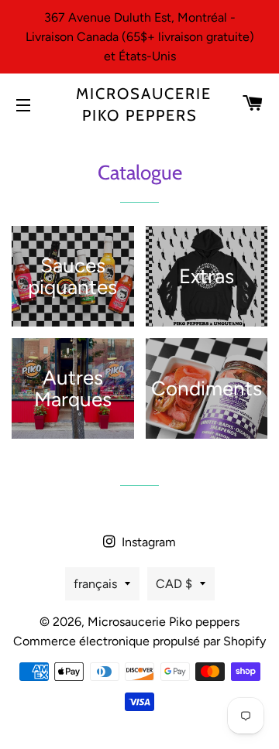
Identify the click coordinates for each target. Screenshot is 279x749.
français (95, 583)
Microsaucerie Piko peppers (140, 104)
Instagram (147, 542)
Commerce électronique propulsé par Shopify (139, 641)
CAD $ (174, 583)
